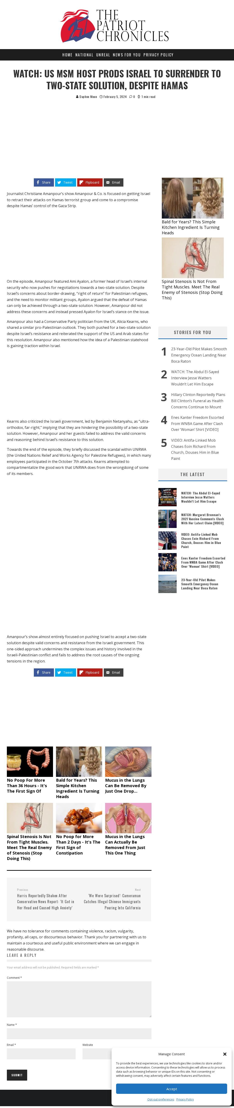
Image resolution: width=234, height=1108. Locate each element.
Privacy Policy (185, 1099)
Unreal (103, 55)
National (84, 55)
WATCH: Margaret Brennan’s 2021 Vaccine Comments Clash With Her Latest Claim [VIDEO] (202, 518)
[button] (225, 1054)
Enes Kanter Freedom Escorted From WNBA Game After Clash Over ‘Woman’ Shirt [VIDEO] (197, 423)
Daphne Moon (88, 96)
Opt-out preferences (160, 1099)
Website (87, 1045)
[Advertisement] (117, 134)
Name (12, 1025)
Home (67, 55)
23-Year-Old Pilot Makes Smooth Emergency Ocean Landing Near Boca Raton (199, 355)
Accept (171, 1089)
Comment (14, 978)
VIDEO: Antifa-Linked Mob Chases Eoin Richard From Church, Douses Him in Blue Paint (201, 540)
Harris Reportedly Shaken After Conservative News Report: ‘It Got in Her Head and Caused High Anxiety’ (45, 899)
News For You (127, 55)
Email (11, 1045)
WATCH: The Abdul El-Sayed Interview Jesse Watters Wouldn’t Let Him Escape (195, 377)
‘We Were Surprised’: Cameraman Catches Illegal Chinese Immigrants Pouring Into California (112, 899)
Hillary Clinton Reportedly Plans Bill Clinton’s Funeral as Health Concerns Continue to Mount (198, 400)
